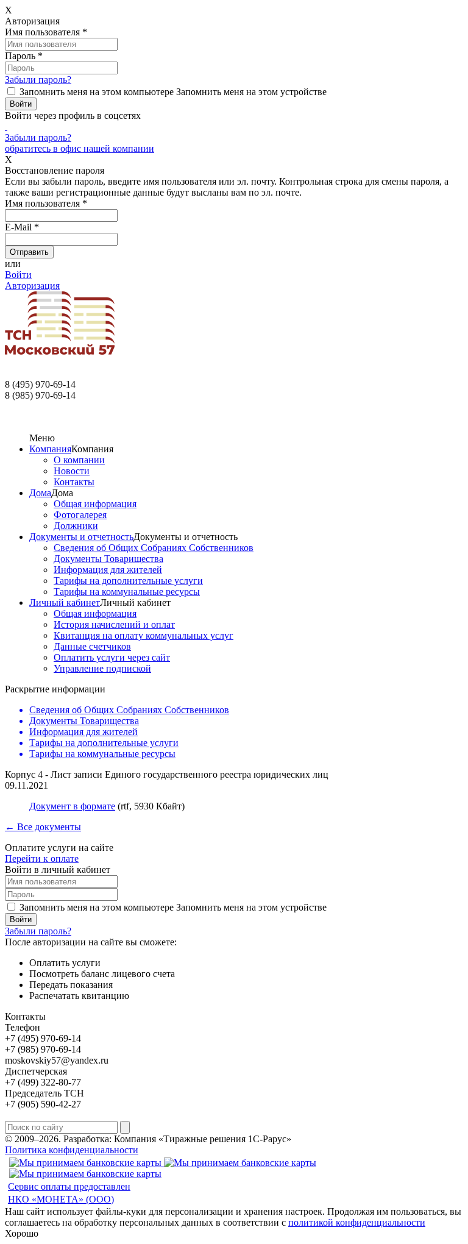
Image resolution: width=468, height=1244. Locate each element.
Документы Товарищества (108, 558)
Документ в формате (72, 806)
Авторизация (32, 285)
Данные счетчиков (92, 646)
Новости (72, 471)
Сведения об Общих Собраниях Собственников (154, 547)
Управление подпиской (102, 668)
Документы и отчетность (81, 536)
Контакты (74, 482)
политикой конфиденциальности (356, 1222)
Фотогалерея (80, 515)
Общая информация (95, 504)
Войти (18, 274)
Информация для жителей (108, 569)
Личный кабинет (64, 602)
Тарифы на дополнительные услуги (128, 580)
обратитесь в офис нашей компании (79, 148)
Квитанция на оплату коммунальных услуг (143, 635)
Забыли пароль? (38, 79)
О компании (79, 460)
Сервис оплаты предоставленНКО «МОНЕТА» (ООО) (69, 1192)
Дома (40, 493)
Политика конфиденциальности (71, 1150)
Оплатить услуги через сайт (112, 657)
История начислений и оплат (114, 624)
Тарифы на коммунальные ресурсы (127, 591)
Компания (50, 449)
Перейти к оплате (42, 858)
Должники (76, 526)
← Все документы (43, 827)
